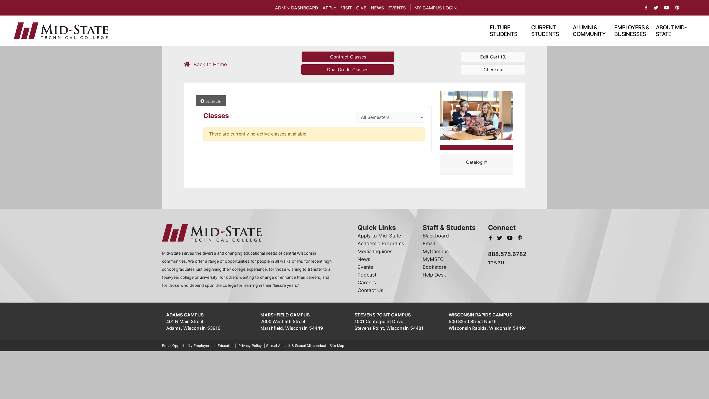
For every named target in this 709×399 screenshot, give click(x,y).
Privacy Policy (250, 346)
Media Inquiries (375, 251)
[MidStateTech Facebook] (491, 238)
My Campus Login (435, 8)
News (377, 8)
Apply (329, 8)
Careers (367, 282)
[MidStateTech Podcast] (520, 238)
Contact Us (370, 290)
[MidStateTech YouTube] (510, 238)
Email (429, 243)
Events (397, 8)
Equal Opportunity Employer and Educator (197, 346)
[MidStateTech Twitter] (500, 238)
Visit (346, 8)
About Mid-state (671, 30)
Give (361, 8)
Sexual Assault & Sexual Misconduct (296, 346)
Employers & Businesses (631, 30)
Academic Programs (381, 243)
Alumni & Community (589, 30)
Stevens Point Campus (382, 315)
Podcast (367, 275)
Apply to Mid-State (379, 236)
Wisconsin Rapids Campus (480, 315)
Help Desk (434, 275)
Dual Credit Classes (347, 69)
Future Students (503, 30)
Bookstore (434, 267)
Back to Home (209, 64)
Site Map (337, 346)
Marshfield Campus (285, 315)
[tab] (211, 100)
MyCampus (436, 251)
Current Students (545, 30)
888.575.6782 (507, 253)
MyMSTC (433, 259)
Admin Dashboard (296, 8)
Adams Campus (185, 315)
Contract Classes (348, 57)
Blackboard (436, 236)
